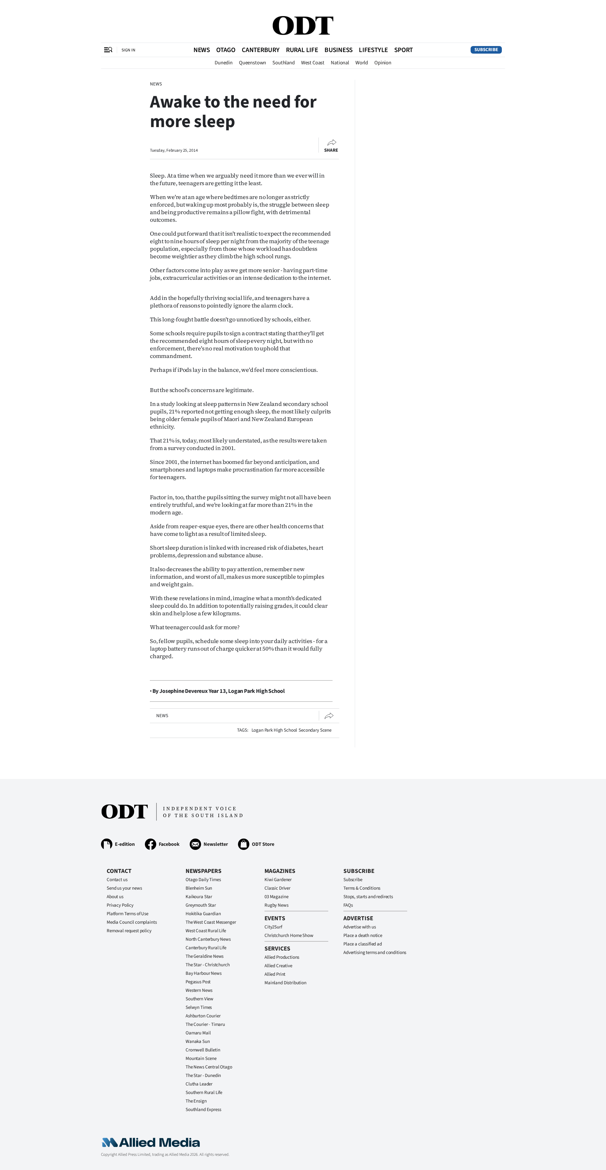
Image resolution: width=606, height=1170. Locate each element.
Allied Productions (281, 957)
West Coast (312, 63)
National (340, 63)
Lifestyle (373, 50)
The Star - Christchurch (208, 965)
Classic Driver (277, 888)
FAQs (348, 905)
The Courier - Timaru (205, 1024)
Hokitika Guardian (203, 913)
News (201, 50)
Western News (199, 990)
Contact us (117, 879)
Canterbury (261, 50)
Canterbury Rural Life (206, 948)
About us (115, 896)
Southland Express (203, 1109)
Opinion (382, 63)
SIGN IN (128, 50)
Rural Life (302, 50)
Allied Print (274, 974)
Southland (283, 63)
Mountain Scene (201, 1058)
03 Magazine (276, 896)
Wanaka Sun (198, 1041)
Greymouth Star (201, 905)
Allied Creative (278, 965)
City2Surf (273, 927)
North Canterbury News (208, 939)
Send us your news (124, 888)
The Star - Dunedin (203, 1075)
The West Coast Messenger (211, 922)
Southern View (199, 999)
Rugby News (276, 905)
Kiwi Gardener (278, 879)
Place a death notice (362, 935)
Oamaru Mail (198, 1033)
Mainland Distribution (285, 983)
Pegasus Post (198, 982)
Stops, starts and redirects (368, 896)
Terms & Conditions (361, 888)
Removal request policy (129, 930)
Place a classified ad (362, 944)
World (361, 63)
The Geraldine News (204, 956)
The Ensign (196, 1101)
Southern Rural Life (204, 1092)
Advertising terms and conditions (374, 952)
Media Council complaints (132, 922)
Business (338, 50)
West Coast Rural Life (206, 930)
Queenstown (252, 63)
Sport (403, 50)
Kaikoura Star (199, 896)
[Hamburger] (108, 49)
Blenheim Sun (199, 888)
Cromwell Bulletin (203, 1050)
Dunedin (224, 63)
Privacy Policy (120, 905)
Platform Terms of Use (127, 913)
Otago (225, 50)
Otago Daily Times (203, 879)
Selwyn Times (199, 1007)
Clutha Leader (199, 1084)
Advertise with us (359, 927)
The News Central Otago (209, 1067)
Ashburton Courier (203, 1016)
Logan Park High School (274, 730)
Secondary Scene (315, 730)
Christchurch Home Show (288, 935)
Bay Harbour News (204, 973)
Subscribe (486, 49)
